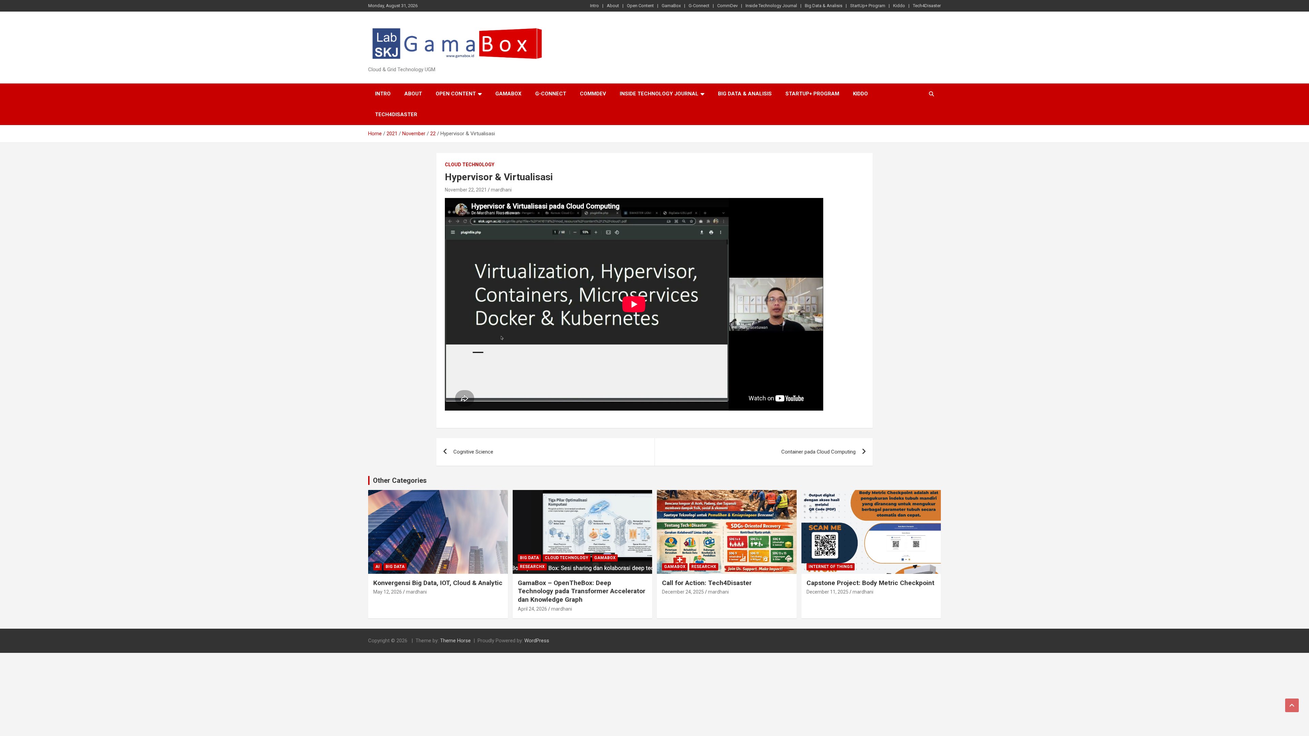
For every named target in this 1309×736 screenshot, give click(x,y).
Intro (594, 5)
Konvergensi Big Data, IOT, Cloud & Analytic (437, 583)
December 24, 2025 (683, 592)
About (613, 5)
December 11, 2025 (827, 592)
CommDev (727, 5)
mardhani (501, 190)
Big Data (395, 566)
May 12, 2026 (387, 592)
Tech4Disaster (927, 5)
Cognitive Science (473, 452)
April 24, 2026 (532, 609)
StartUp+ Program (867, 5)
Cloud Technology (469, 164)
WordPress (536, 641)
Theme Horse (455, 641)
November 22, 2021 (466, 190)
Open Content (640, 5)
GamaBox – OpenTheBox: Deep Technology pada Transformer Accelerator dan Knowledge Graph (581, 591)
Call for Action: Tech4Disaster (707, 583)
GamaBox (671, 5)
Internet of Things (831, 566)
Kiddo (899, 5)
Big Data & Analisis (823, 5)
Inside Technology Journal (771, 5)
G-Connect (699, 5)
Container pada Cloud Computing (818, 452)
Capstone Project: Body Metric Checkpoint (870, 583)
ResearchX (532, 566)
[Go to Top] (1292, 705)
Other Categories (400, 480)
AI (377, 566)
